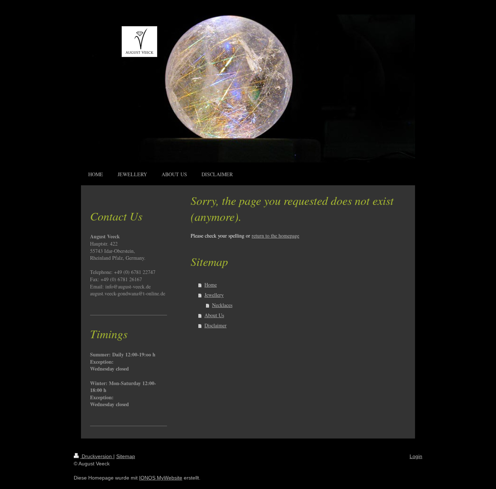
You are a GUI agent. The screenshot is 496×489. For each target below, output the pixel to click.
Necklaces (222, 305)
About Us (214, 315)
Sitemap (125, 456)
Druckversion (96, 456)
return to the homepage (275, 235)
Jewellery (214, 294)
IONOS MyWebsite (160, 478)
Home (210, 284)
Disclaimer (215, 325)
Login (416, 456)
